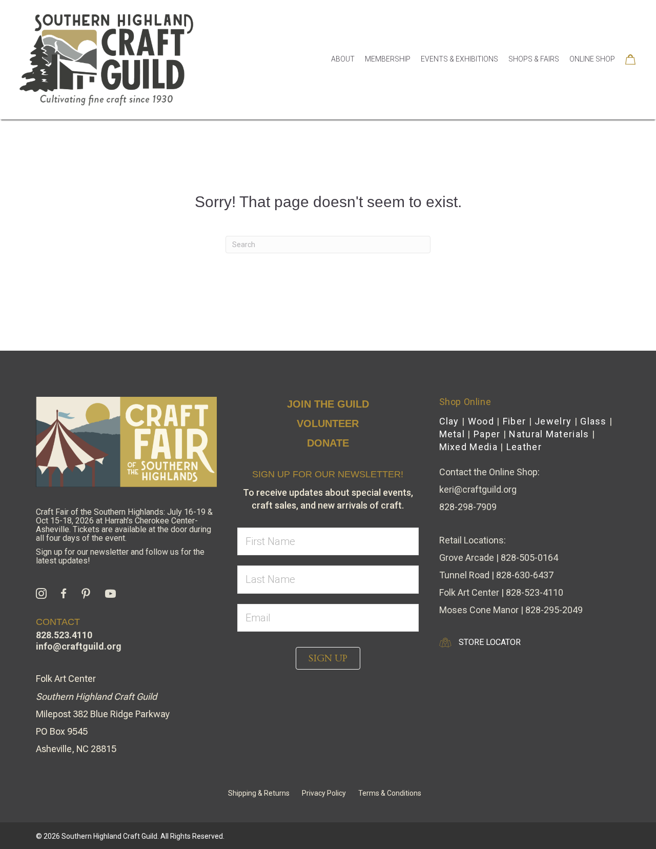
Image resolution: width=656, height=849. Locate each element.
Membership (388, 59)
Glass (593, 421)
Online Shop (592, 59)
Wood (481, 421)
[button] (328, 658)
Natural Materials (549, 434)
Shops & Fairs (533, 59)
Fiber (514, 421)
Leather (524, 446)
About (343, 59)
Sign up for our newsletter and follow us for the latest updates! (120, 556)
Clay (449, 421)
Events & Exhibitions (459, 59)
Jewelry (553, 421)
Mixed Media (468, 446)
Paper (487, 434)
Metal (452, 434)
